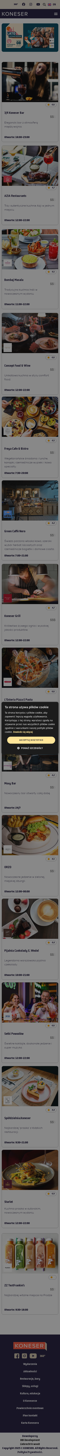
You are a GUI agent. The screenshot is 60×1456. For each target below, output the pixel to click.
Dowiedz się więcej (23, 732)
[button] (30, 748)
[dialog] (30, 728)
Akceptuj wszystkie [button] (31, 740)
